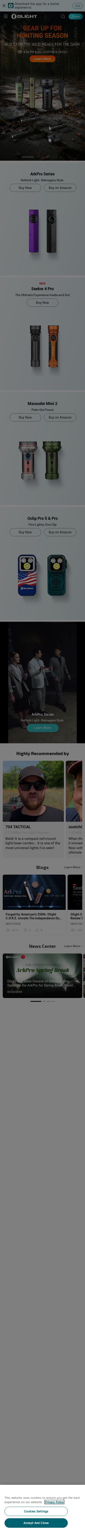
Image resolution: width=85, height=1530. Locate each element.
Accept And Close (36, 1523)
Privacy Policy (54, 1502)
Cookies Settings (36, 1511)
